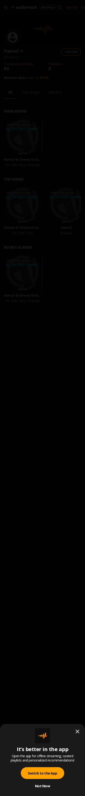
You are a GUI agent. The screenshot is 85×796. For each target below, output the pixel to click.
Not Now (42, 785)
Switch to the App (42, 773)
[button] (42, 398)
